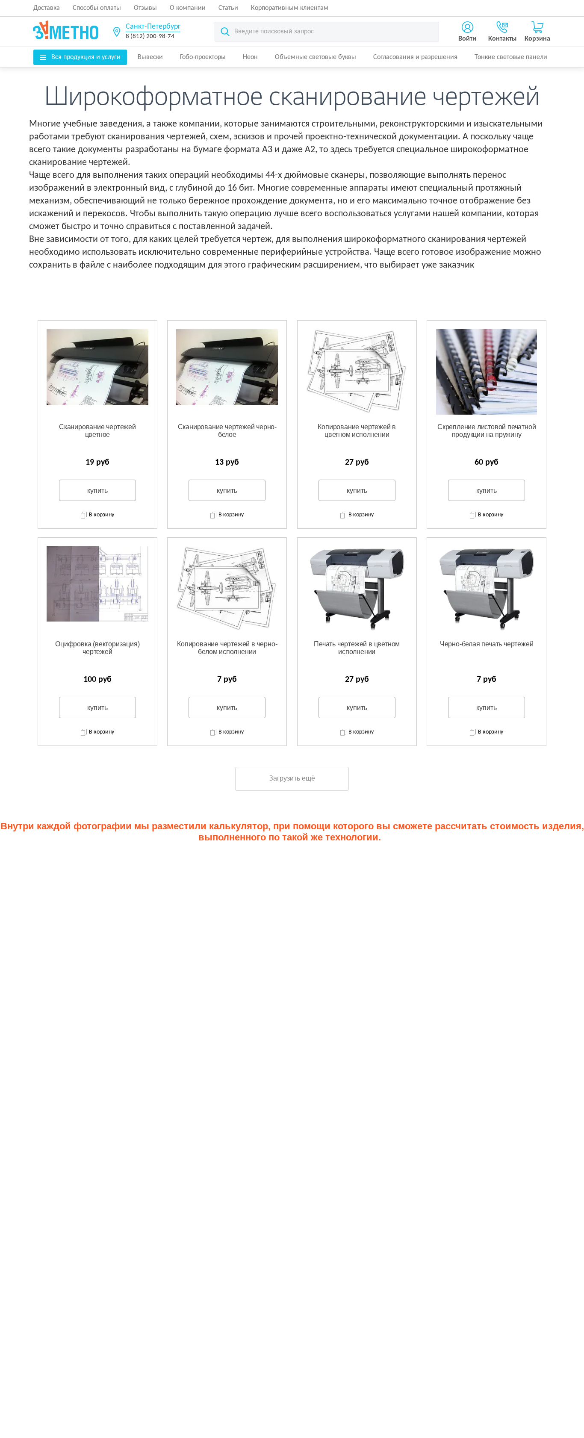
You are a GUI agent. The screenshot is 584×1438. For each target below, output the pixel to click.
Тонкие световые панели (511, 57)
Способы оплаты (97, 8)
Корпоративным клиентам (289, 8)
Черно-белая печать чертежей (487, 644)
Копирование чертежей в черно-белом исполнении (227, 647)
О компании (188, 8)
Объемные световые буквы (315, 57)
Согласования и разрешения (415, 57)
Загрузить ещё (292, 778)
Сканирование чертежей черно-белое (227, 430)
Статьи (228, 8)
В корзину (101, 515)
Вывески (150, 57)
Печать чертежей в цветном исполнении (357, 647)
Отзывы (145, 8)
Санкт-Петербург (153, 27)
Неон (250, 57)
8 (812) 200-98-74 (150, 36)
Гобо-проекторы (203, 57)
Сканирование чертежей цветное (97, 430)
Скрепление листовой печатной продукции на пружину (486, 430)
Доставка (46, 8)
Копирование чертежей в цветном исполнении (357, 430)
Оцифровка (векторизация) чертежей (97, 647)
